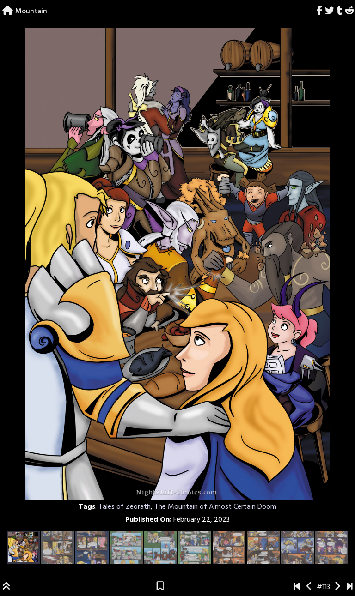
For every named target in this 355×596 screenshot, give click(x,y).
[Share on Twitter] (330, 12)
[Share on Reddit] (349, 12)
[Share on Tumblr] (339, 12)
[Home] (7, 12)
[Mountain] (309, 587)
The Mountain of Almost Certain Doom (215, 507)
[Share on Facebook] (320, 12)
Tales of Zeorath (124, 507)
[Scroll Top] (6, 587)
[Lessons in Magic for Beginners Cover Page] (297, 587)
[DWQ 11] (349, 587)
